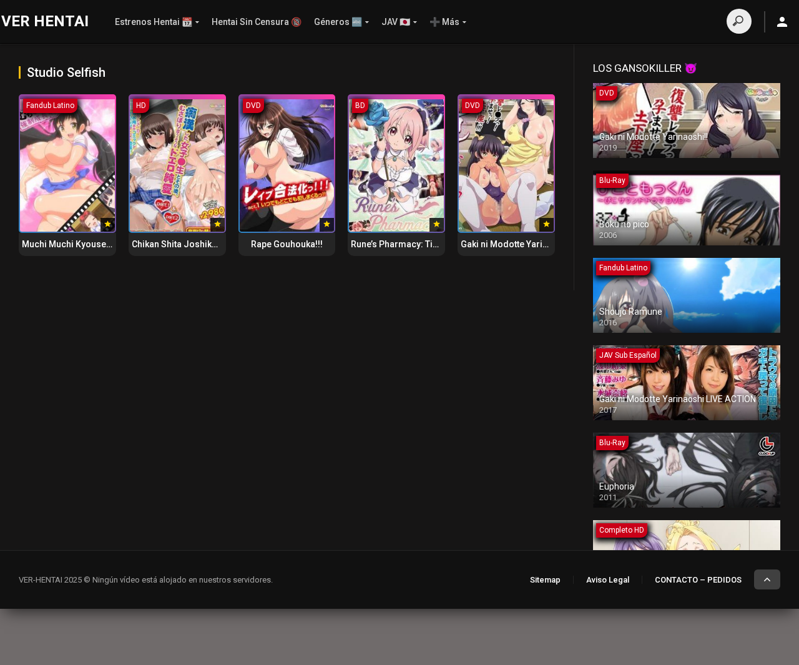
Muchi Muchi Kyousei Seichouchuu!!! (97, 244)
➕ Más (444, 22)
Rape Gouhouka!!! (287, 244)
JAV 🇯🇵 (395, 22)
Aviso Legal (607, 579)
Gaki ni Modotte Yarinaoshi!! (518, 244)
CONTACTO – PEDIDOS (698, 579)
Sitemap (545, 579)
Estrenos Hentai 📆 (153, 22)
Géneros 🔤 (338, 22)
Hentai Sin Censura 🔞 (256, 22)
